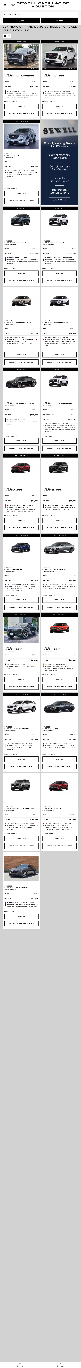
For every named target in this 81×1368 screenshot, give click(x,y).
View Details (11, 101)
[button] (21, 106)
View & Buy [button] (21, 106)
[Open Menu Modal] (5, 4)
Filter (61, 20)
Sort (23, 20)
